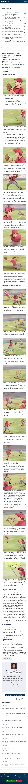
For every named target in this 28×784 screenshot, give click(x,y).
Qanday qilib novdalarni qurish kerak (13, 708)
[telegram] (11, 672)
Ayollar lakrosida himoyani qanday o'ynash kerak (13, 29)
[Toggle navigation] (25, 1)
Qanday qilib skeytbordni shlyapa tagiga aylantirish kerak (12, 13)
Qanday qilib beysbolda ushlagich (13, 748)
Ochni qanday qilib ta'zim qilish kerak (13, 727)
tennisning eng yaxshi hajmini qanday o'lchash (14, 32)
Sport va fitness (9, 695)
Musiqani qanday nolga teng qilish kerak (14, 764)
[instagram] (14, 672)
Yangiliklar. (6, 702)
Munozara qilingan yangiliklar (10, 10)
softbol (22, 695)
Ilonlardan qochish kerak (10, 753)
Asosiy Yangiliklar (6, 8)
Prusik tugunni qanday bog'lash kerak (13, 23)
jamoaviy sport (17, 695)
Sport (25, 13)
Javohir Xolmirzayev (15, 59)
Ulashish (5, 658)
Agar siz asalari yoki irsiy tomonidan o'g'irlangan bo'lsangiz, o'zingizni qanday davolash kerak (13, 17)
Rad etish (18, 781)
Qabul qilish (10, 781)
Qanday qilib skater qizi (10, 758)
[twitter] (17, 672)
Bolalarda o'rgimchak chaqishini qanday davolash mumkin (14, 20)
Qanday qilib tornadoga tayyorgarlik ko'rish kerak (13, 26)
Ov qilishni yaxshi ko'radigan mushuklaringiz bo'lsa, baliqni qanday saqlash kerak (14, 41)
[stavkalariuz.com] (5, 2)
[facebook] (8, 672)
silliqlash (14, 643)
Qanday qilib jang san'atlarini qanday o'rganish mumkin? (13, 38)
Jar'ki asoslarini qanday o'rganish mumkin (12, 35)
